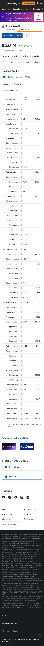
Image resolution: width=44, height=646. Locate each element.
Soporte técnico (30, 519)
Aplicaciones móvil (9, 514)
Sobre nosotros (30, 509)
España (36, 9)
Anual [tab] (6, 84)
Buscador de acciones (21, 9)
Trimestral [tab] (17, 84)
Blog (3, 509)
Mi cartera (6, 519)
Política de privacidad (9, 623)
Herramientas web (9, 524)
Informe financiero (8, 62)
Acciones (6, 9)
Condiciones (6, 616)
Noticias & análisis (30, 56)
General (5, 56)
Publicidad (28, 514)
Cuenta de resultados (24, 62)
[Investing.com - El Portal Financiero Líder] (13, 3)
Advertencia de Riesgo (10, 631)
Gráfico (15, 56)
